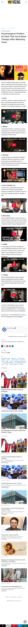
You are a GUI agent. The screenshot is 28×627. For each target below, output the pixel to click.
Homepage (3, 28)
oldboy (11, 361)
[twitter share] (2, 346)
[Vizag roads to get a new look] (14, 523)
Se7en (6, 364)
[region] (14, 15)
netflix (7, 361)
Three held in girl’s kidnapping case (11, 586)
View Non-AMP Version (17, 600)
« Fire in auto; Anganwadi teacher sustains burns (12, 341)
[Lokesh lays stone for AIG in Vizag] (14, 401)
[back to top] (25, 621)
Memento (3, 359)
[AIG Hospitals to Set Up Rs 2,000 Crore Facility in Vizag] (14, 421)
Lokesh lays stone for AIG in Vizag (12, 411)
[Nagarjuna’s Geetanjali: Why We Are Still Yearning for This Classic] (14, 548)
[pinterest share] (7, 346)
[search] (26, 2)
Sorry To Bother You (14, 364)
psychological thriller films (8, 362)
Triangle (21, 364)
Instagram (23, 314)
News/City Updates (11, 28)
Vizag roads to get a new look (9, 535)
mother (8, 359)
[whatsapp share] (12, 346)
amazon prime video (5, 358)
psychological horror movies (20, 361)
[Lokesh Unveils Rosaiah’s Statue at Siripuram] (14, 380)
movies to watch (14, 359)
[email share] (5, 346)
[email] (8, 625)
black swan (13, 358)
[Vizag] (14, 2)
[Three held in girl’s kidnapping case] (14, 575)
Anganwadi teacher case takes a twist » (17, 336)
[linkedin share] (10, 346)
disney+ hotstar (21, 358)
